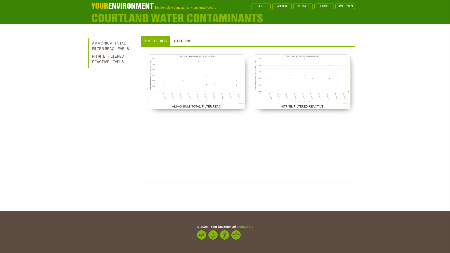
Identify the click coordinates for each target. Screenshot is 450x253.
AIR (260, 6)
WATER (282, 6)
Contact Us (245, 227)
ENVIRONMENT (122, 6)
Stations (182, 41)
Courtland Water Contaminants (177, 18)
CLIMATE (303, 6)
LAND (324, 6)
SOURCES (345, 6)
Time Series (155, 41)
